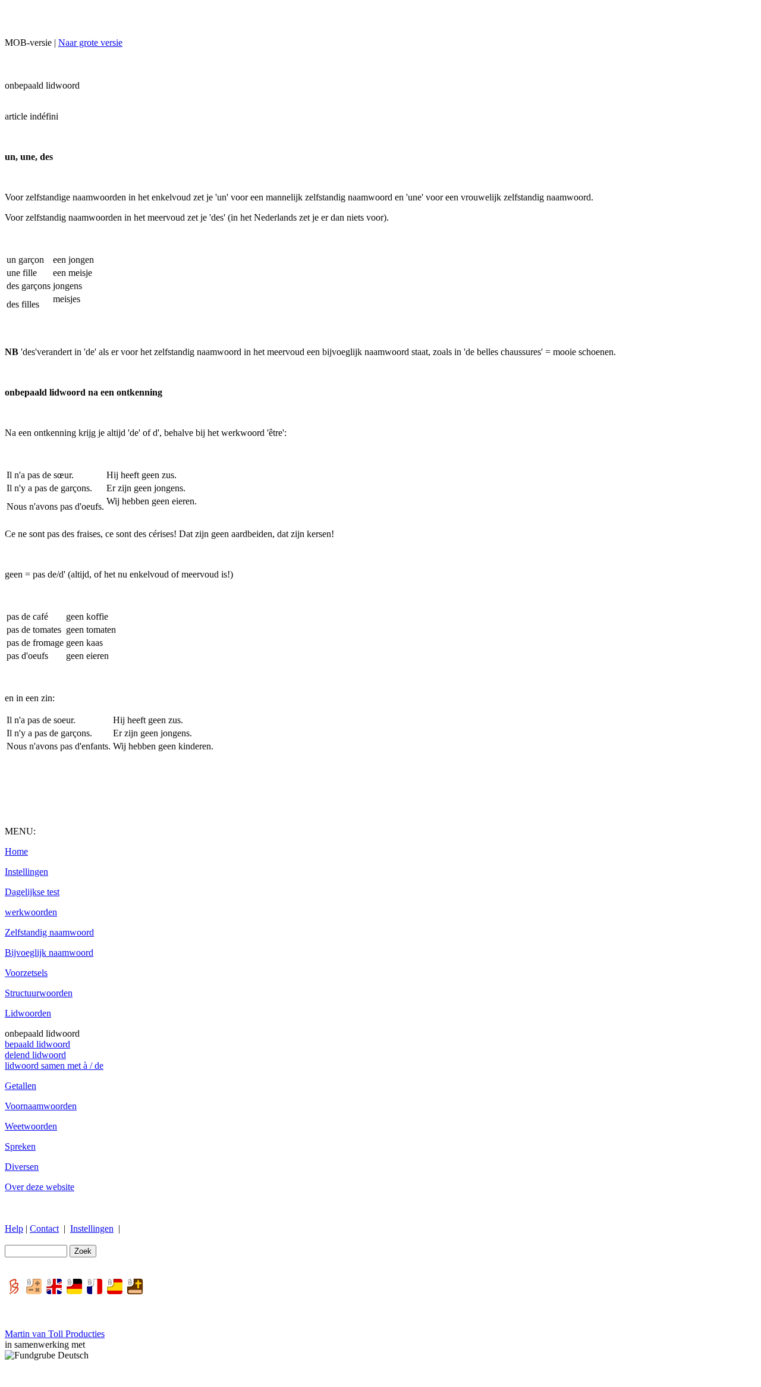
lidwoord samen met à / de (54, 1065)
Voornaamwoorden (41, 1106)
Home (16, 851)
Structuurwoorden (39, 993)
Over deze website (39, 1187)
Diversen (22, 1167)
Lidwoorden (28, 1013)
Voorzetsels (26, 973)
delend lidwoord (35, 1055)
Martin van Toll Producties (55, 1334)
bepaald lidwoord (37, 1044)
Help (14, 1228)
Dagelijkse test (32, 892)
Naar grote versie (90, 42)
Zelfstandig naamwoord (49, 932)
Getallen (20, 1086)
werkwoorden (31, 912)
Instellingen (26, 872)
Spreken (20, 1146)
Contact (44, 1228)
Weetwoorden (31, 1126)
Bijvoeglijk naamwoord (49, 952)
